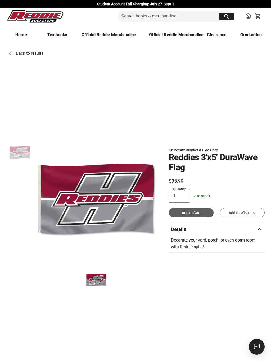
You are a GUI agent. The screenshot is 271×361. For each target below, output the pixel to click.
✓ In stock (201, 196)
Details (217, 229)
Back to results (29, 53)
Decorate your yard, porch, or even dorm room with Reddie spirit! (213, 243)
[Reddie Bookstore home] (35, 16)
